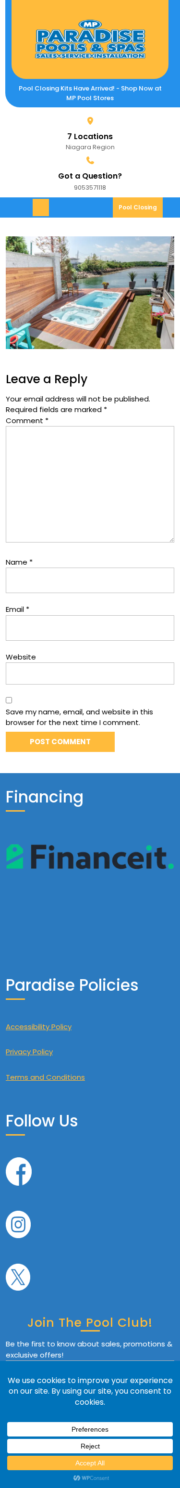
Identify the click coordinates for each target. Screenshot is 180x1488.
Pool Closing (141, 210)
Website (21, 657)
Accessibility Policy (39, 1027)
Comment (27, 420)
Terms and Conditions (45, 1077)
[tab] (42, 207)
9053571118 (90, 187)
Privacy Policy (29, 1052)
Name (19, 562)
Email (17, 609)
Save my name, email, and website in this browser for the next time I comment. (79, 717)
